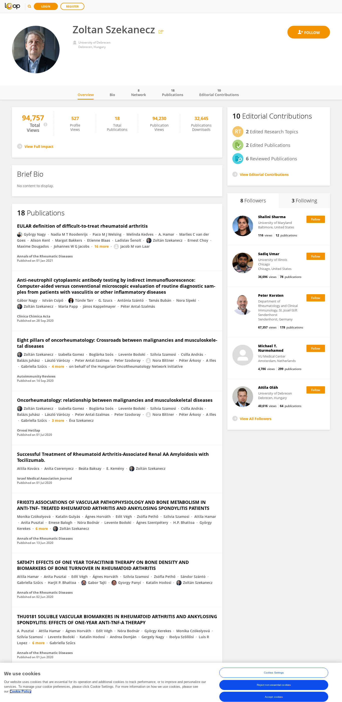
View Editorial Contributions (264, 174)
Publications (172, 92)
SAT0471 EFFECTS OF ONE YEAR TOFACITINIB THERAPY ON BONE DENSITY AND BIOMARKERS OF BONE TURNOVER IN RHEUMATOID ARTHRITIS (103, 565)
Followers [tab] (253, 200)
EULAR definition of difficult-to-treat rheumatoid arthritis (82, 226)
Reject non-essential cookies (274, 684)
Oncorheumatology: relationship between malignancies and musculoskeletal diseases (115, 400)
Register (72, 6)
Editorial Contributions (219, 92)
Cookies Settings (274, 672)
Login (45, 6)
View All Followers (255, 418)
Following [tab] (304, 200)
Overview (86, 94)
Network (138, 92)
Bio (112, 94)
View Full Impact (39, 146)
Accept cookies (274, 696)
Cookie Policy (20, 691)
